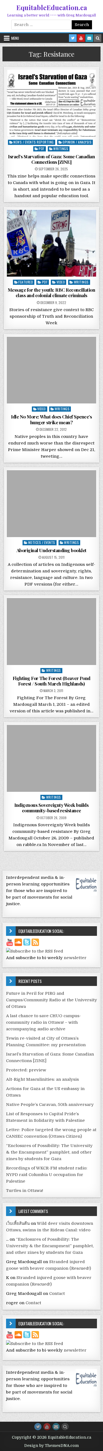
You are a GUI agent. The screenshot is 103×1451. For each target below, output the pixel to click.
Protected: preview (26, 1070)
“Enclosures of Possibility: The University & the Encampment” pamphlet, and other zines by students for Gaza (49, 1152)
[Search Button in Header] (97, 38)
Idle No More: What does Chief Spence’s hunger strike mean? (51, 419)
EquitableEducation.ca (51, 7)
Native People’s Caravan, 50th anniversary (50, 1104)
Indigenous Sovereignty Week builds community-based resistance (51, 807)
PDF (41, 148)
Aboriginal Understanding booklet (51, 550)
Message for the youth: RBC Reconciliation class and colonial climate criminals (51, 292)
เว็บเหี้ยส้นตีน (18, 1223)
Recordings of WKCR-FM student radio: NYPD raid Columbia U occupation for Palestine (46, 1175)
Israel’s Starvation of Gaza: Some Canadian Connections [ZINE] (51, 159)
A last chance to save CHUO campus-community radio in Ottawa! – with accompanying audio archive (43, 1022)
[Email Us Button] (56, 1426)
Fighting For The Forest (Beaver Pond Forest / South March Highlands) (51, 681)
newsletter (75, 957)
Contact (57, 1293)
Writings (60, 148)
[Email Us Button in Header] (89, 38)
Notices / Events (41, 542)
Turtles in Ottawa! (24, 1190)
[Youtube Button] (47, 1426)
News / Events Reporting (33, 142)
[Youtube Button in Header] (81, 38)
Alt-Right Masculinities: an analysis (42, 1079)
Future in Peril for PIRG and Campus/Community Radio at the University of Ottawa (51, 1000)
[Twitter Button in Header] (73, 38)
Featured (25, 282)
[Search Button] (65, 1426)
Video (61, 282)
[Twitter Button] (37, 1426)
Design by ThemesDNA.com (51, 1445)
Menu (15, 38)
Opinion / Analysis (77, 142)
